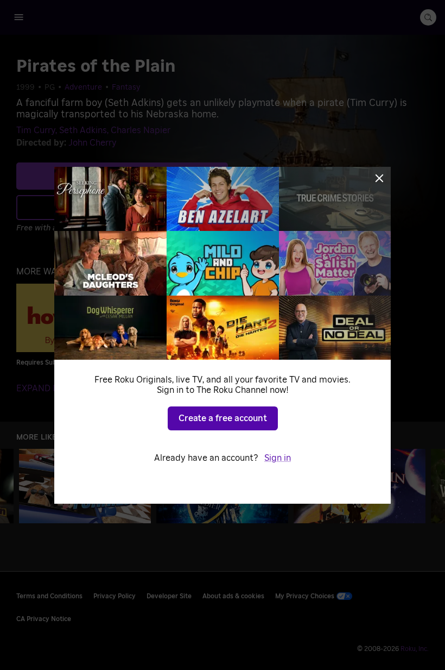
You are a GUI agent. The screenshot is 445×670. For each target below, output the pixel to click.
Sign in (277, 458)
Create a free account (223, 418)
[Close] (379, 178)
